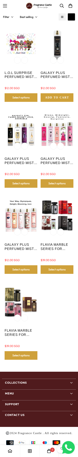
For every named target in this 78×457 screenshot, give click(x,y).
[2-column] (71, 17)
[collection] (30, 451)
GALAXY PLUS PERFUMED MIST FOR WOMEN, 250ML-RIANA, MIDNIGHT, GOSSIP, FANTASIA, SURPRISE (55, 161)
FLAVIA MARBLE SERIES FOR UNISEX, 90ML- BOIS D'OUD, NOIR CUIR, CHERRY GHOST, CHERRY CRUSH (56, 247)
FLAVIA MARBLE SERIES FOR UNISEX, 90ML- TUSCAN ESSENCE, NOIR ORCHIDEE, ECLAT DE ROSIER (21, 333)
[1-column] (62, 17)
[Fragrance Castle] (39, 6)
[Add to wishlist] (17, 60)
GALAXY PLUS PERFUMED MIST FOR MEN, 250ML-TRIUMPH (56, 75)
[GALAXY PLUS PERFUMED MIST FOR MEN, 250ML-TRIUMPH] (57, 44)
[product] (10, 451)
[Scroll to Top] (71, 436)
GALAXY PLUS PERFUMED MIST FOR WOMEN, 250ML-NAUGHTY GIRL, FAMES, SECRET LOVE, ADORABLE (19, 161)
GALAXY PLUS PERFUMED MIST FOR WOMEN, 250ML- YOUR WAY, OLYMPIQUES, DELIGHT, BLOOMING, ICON (21, 247)
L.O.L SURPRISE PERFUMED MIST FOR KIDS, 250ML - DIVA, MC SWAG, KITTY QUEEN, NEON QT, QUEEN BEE (20, 75)
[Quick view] (24, 60)
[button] (70, 5)
